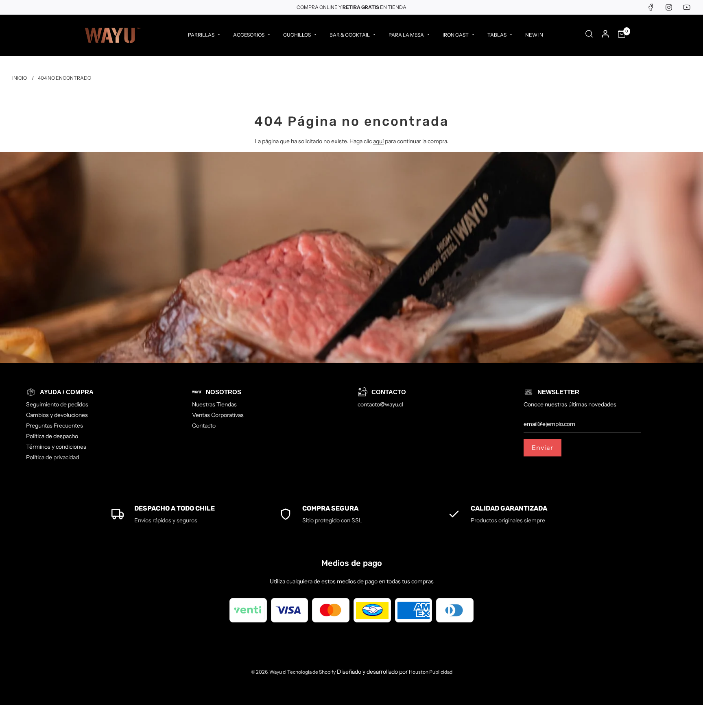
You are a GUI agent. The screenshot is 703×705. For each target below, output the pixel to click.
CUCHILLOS (297, 35)
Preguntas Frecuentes (54, 425)
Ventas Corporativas (218, 415)
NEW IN (534, 35)
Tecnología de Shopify (311, 672)
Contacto (204, 425)
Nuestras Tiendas (214, 404)
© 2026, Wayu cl (269, 672)
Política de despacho (52, 436)
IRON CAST (456, 35)
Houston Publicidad (430, 672)
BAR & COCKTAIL (350, 35)
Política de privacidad (52, 457)
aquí (378, 141)
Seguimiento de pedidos (57, 404)
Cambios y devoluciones (57, 415)
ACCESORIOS (248, 35)
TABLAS (497, 35)
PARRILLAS (201, 35)
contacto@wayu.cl (380, 404)
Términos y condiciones (56, 446)
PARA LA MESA (406, 35)
